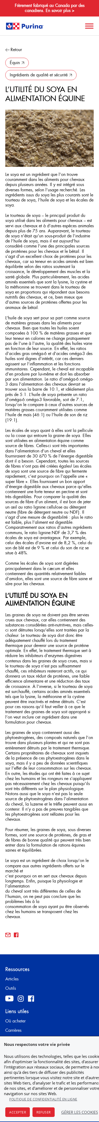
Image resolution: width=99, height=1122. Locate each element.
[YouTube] (9, 998)
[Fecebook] (31, 998)
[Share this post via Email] (8, 935)
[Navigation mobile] (88, 25)
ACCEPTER (17, 1112)
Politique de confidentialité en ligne (43, 1099)
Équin (15, 63)
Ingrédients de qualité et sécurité (39, 75)
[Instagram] (21, 998)
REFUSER (43, 1112)
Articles (11, 979)
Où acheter (15, 1021)
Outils (10, 988)
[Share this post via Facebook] (16, 935)
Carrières (13, 1030)
